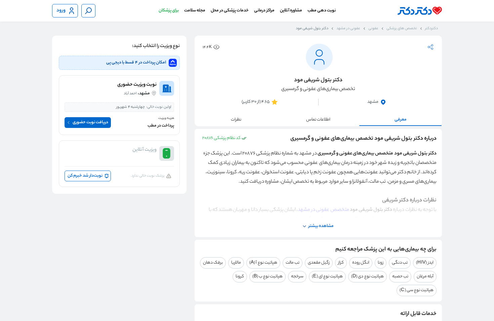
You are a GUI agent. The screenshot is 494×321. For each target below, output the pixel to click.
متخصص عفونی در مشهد (324, 210)
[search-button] (88, 10)
